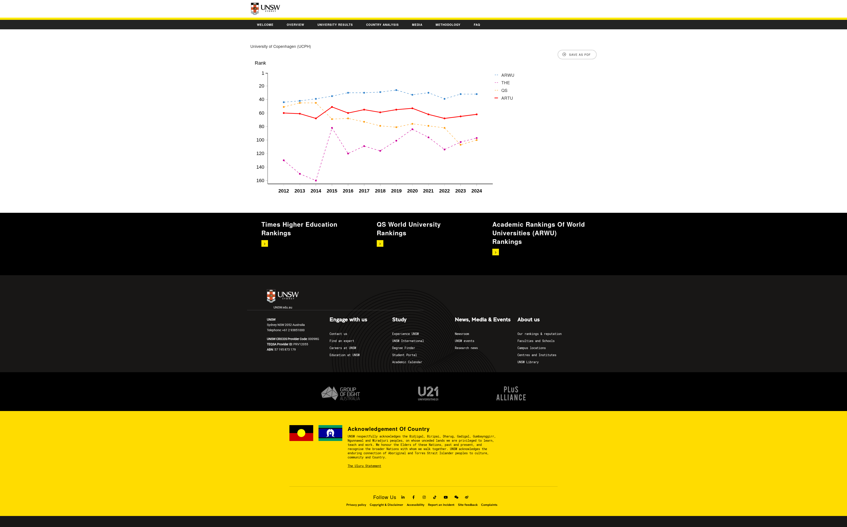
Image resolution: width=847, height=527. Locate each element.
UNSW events (464, 341)
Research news (466, 348)
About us (528, 320)
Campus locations (531, 348)
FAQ (477, 24)
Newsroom (462, 334)
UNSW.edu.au (283, 307)
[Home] (265, 9)
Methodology (448, 24)
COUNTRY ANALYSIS (382, 24)
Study (399, 320)
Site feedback (468, 504)
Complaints (489, 504)
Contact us (338, 334)
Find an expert (342, 341)
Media (417, 24)
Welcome (265, 24)
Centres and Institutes (536, 355)
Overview (295, 24)
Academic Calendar (407, 362)
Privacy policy (356, 504)
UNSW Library (528, 362)
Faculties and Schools (536, 341)
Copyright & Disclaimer (386, 504)
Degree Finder (403, 348)
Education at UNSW (345, 355)
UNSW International (408, 341)
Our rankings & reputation (539, 334)
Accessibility (415, 504)
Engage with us (348, 320)
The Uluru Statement (364, 466)
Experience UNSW (405, 334)
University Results (335, 24)
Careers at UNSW (343, 348)
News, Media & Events (483, 320)
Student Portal (404, 355)
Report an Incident (441, 504)
